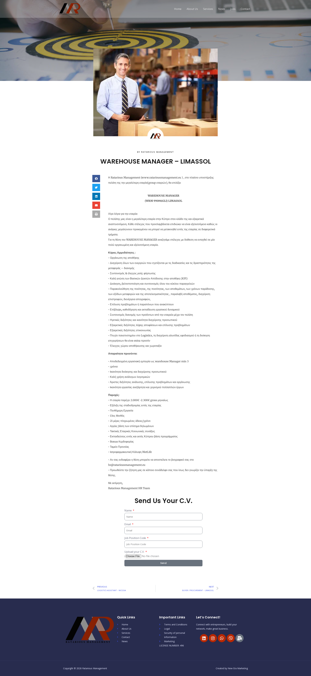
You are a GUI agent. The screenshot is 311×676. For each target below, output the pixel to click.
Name (128, 510)
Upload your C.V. (134, 552)
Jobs (233, 9)
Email (128, 524)
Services (208, 9)
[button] (96, 178)
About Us (192, 9)
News (221, 9)
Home (177, 9)
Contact (245, 9)
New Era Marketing (238, 668)
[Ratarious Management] (70, 8)
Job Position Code (135, 538)
